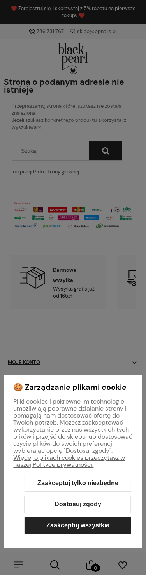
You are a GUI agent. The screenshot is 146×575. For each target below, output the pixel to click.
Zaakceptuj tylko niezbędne (77, 483)
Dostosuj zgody (78, 504)
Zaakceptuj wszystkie (77, 525)
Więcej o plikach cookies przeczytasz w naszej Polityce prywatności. (69, 461)
